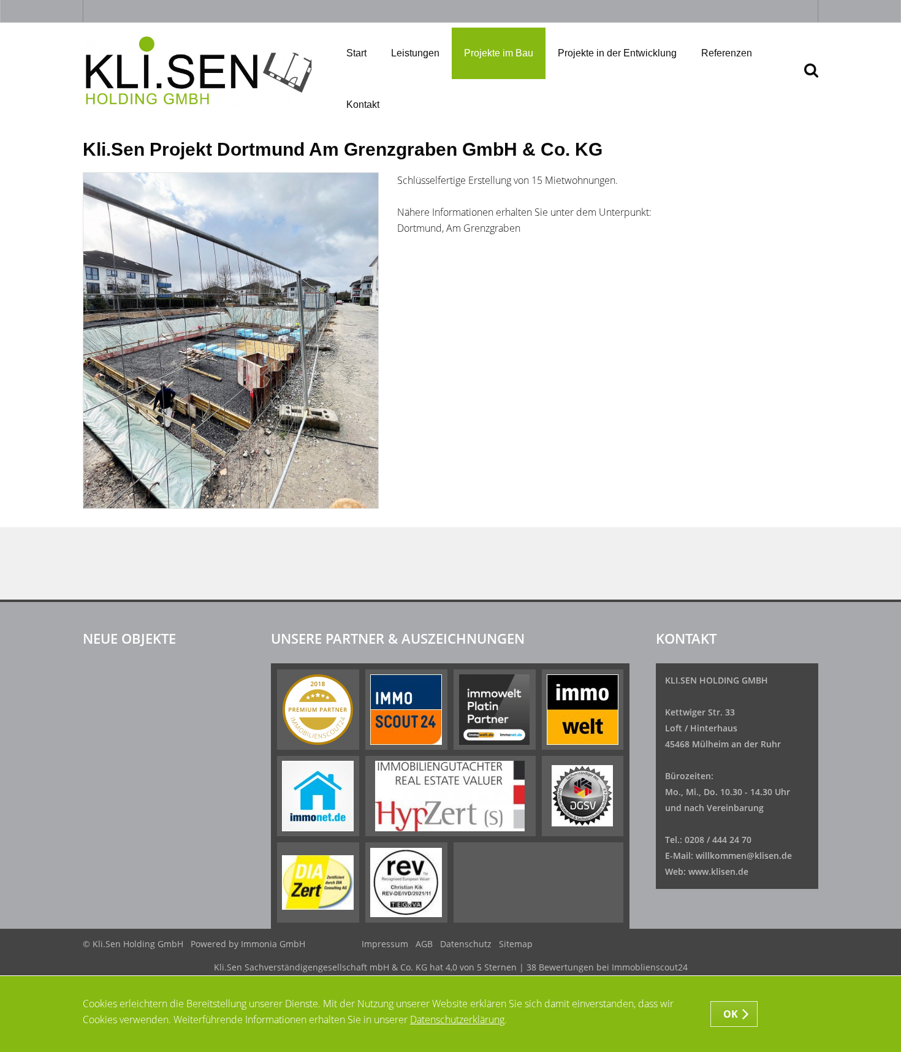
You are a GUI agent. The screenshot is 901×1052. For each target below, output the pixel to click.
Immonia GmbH (273, 944)
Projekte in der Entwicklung (617, 53)
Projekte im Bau (498, 53)
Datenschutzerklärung (457, 1019)
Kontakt (362, 104)
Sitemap (516, 944)
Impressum (385, 944)
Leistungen (415, 53)
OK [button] (731, 1014)
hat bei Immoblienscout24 (451, 967)
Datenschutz (466, 944)
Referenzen (726, 53)
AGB (424, 944)
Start (356, 53)
